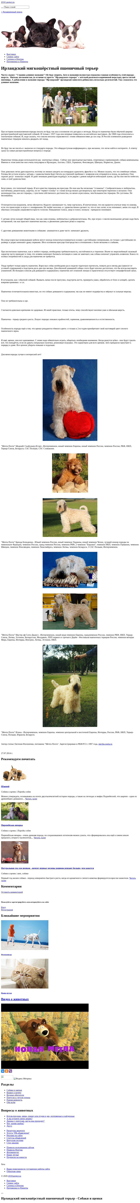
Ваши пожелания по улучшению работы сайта (28, 1169)
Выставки (11, 54)
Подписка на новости (17, 1157)
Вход (3, 907)
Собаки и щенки (14, 1090)
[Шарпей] (14, 781)
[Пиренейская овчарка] (14, 820)
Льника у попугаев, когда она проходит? (25, 1121)
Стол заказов (13, 1143)
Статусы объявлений (16, 1138)
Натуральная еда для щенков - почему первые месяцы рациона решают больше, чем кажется (47, 868)
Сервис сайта (13, 56)
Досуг (9, 1126)
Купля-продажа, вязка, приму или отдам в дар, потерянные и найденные (41, 1116)
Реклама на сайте (15, 1135)
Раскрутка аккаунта (16, 1130)
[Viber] (10, 1071)
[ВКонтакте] (2, 1071)
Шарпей (5, 786)
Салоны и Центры (15, 59)
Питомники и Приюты (17, 61)
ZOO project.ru (7, 2)
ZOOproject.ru (14, 1176)
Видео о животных (15, 999)
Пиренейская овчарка (12, 825)
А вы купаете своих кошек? (19, 1118)
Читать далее (31, 799)
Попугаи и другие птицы (18, 1097)
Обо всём (11, 1102)
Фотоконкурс (6, 955)
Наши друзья (6, 993)
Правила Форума (15, 1150)
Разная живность (14, 1100)
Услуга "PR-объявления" (18, 1133)
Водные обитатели (15, 1095)
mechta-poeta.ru (105, 744)
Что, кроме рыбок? (15, 1123)
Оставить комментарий (12, 892)
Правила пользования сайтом (20, 1147)
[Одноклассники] (6, 1071)
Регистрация (7, 910)
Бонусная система (15, 1140)
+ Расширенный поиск (11, 12)
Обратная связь (14, 1171)
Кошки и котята (14, 1092)
